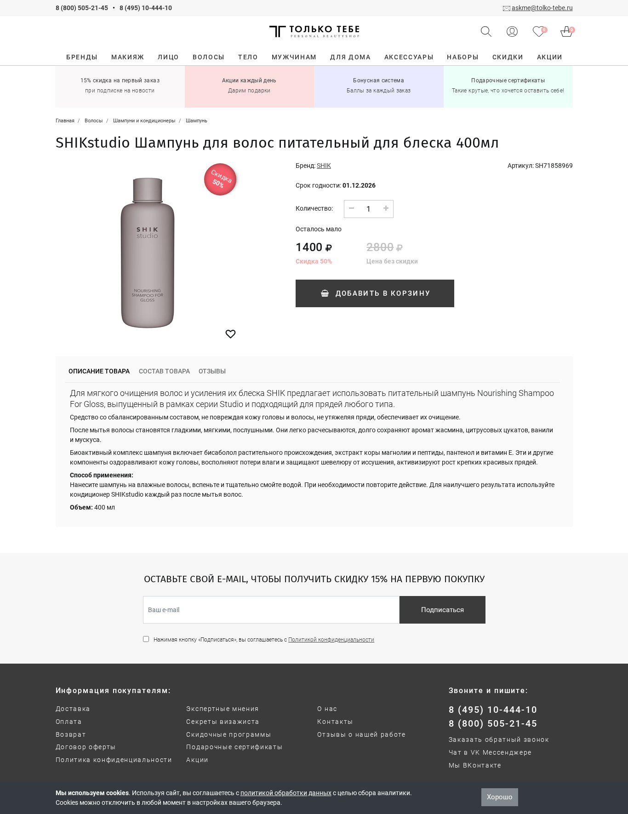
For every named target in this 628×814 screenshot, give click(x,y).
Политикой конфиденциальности (331, 639)
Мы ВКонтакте (475, 765)
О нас (327, 708)
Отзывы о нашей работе (361, 734)
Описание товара (99, 371)
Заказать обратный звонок (499, 739)
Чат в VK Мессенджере (490, 752)
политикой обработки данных (285, 793)
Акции (197, 759)
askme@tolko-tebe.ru (542, 7)
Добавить (381, 293)
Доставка (73, 708)
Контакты (335, 721)
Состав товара (164, 371)
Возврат (71, 734)
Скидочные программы (228, 734)
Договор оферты (86, 747)
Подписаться (442, 610)
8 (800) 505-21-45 (82, 7)
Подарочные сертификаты (234, 747)
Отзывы (212, 371)
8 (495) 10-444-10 (146, 7)
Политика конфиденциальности (114, 759)
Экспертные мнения (222, 708)
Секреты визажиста (223, 721)
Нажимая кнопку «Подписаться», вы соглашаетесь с (264, 639)
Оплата (69, 721)
